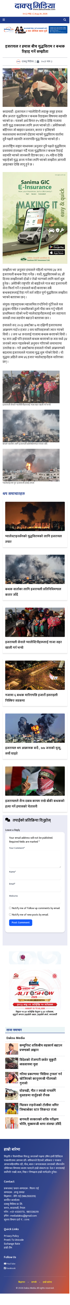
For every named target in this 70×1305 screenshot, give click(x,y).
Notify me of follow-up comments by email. (36, 908)
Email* (12, 884)
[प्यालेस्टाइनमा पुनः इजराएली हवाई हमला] (32, 465)
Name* (12, 871)
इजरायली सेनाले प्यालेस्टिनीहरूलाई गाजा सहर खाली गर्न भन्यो (27, 405)
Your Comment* (17, 848)
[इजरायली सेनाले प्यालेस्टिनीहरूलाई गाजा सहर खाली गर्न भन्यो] (32, 387)
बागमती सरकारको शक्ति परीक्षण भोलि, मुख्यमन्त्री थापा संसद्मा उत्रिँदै (40, 1122)
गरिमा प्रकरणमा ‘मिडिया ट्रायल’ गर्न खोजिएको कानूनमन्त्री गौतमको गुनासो (41, 1079)
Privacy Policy (11, 1236)
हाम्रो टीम (8, 1248)
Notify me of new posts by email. (30, 915)
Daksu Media (16, 1038)
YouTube (11, 1263)
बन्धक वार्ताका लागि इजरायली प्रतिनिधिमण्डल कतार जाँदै (25, 444)
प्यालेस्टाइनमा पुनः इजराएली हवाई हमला (18, 483)
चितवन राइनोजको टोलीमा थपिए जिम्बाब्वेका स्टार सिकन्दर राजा (39, 1107)
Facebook (10, 1268)
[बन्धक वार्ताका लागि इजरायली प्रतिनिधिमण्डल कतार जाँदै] (32, 426)
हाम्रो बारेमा (47, 1282)
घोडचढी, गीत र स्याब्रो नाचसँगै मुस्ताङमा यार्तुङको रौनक (38, 1093)
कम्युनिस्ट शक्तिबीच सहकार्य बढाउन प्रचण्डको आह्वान (41, 1048)
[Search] (64, 20)
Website (13, 896)
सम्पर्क (34, 1282)
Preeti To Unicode (14, 1240)
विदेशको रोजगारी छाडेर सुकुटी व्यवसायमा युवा (38, 1062)
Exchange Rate (12, 1244)
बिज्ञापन (21, 1282)
